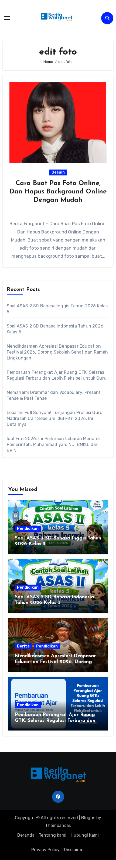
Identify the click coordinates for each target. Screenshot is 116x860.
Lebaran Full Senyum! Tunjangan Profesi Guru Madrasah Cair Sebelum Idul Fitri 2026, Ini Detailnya (55, 418)
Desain (58, 172)
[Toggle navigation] (7, 18)
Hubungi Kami (85, 835)
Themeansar (57, 825)
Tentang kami (52, 835)
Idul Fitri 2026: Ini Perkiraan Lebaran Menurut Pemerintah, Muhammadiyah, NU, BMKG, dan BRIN (54, 444)
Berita (23, 646)
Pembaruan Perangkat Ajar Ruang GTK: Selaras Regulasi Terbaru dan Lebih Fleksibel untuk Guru (55, 721)
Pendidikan (28, 528)
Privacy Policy (45, 849)
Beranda (26, 835)
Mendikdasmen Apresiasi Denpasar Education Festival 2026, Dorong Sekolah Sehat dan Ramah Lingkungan (57, 352)
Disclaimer (74, 849)
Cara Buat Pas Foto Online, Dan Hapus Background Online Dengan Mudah (58, 191)
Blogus (88, 817)
